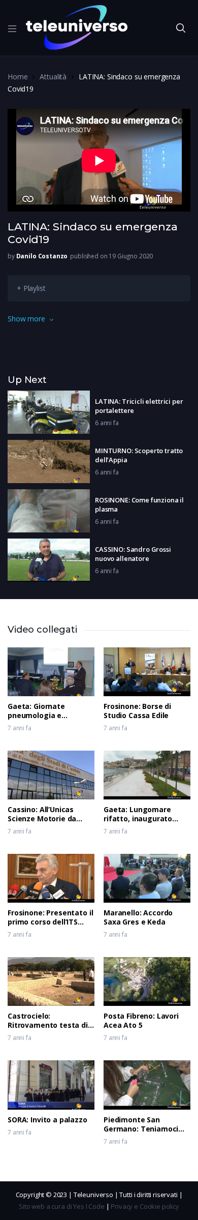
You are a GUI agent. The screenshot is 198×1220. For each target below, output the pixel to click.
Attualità (53, 76)
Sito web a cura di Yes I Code (62, 1206)
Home (17, 76)
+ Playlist (31, 288)
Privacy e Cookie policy (145, 1206)
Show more (26, 318)
